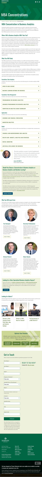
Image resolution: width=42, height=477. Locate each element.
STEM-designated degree (31, 282)
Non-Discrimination (31, 453)
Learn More (6, 290)
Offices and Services (18, 449)
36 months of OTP (21, 190)
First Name (6, 361)
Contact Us (4, 451)
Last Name (6, 366)
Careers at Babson (18, 453)
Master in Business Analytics (18, 282)
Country (5, 396)
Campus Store (17, 451)
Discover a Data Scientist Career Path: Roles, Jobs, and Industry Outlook (7, 322)
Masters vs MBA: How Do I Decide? (20, 319)
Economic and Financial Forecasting (16, 118)
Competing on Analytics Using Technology (18, 108)
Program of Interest (8, 377)
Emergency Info (30, 449)
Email (5, 371)
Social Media (30, 448)
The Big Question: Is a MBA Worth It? (34, 319)
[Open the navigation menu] (39, 2)
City (5, 406)
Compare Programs (8, 193)
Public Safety (17, 448)
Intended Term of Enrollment (10, 382)
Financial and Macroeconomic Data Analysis (19, 133)
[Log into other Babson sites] (36, 2)
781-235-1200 (31, 365)
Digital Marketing (11, 142)
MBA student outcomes (30, 45)
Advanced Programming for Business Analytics (19, 104)
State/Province (7, 401)
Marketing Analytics (12, 122)
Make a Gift (17, 446)
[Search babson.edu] (37, 2)
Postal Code (6, 412)
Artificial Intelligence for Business (16, 146)
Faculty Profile (7, 236)
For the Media (17, 454)
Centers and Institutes (31, 454)
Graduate (4, 2)
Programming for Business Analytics (17, 100)
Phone (5, 387)
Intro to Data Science (12, 86)
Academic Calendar (31, 446)
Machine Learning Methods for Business (17, 90)
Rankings (29, 451)
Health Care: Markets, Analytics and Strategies (20, 137)
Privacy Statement (9, 473)
